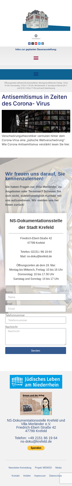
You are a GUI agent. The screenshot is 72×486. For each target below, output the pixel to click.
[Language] (36, 35)
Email (8, 303)
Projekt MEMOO (43, 467)
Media (58, 467)
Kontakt (16, 475)
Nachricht (11, 326)
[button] (36, 58)
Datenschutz (55, 475)
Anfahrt (27, 475)
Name (9, 292)
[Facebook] (29, 43)
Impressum (40, 475)
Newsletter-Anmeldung (20, 467)
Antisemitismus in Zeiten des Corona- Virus (34, 100)
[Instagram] (32, 43)
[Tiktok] (42, 43)
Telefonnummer (15, 315)
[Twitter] (39, 43)
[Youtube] (36, 43)
